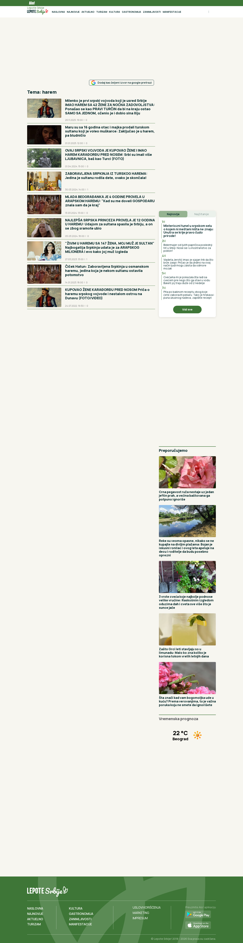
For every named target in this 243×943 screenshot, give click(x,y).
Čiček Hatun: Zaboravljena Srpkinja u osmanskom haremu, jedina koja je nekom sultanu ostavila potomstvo (107, 270)
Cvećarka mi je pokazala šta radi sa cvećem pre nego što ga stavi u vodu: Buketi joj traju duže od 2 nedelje (187, 280)
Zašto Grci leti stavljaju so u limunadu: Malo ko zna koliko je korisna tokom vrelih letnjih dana (184, 652)
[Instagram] (212, 890)
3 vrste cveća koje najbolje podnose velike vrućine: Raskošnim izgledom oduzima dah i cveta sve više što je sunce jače (186, 602)
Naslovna (58, 11)
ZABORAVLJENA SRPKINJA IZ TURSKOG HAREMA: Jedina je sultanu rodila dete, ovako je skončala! (106, 175)
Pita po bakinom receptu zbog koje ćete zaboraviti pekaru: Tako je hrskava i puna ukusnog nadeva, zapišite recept (188, 294)
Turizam (101, 11)
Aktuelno (87, 11)
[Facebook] (196, 890)
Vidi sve (187, 309)
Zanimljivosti (152, 11)
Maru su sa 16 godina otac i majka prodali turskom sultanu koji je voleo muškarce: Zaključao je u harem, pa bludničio (110, 131)
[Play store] (200, 914)
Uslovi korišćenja (147, 907)
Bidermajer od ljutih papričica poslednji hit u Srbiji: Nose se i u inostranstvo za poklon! (187, 248)
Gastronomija (131, 11)
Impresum (140, 918)
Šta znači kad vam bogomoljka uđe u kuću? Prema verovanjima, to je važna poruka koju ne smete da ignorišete (187, 701)
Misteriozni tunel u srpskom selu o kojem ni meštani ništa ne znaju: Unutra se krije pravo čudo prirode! (188, 231)
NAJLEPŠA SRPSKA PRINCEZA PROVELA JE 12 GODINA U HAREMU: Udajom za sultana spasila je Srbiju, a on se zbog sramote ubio (110, 224)
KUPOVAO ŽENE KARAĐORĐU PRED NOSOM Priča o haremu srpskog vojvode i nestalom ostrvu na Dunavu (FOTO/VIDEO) (107, 293)
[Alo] (31, 3)
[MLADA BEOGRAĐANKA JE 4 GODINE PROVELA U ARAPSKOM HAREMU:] (44, 204)
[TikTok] (204, 890)
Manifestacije (172, 11)
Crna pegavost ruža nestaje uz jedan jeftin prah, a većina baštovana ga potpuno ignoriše (186, 495)
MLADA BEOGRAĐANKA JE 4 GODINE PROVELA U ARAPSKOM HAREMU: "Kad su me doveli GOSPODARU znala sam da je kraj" (110, 200)
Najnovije (73, 11)
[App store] (200, 925)
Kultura (114, 11)
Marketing (141, 913)
